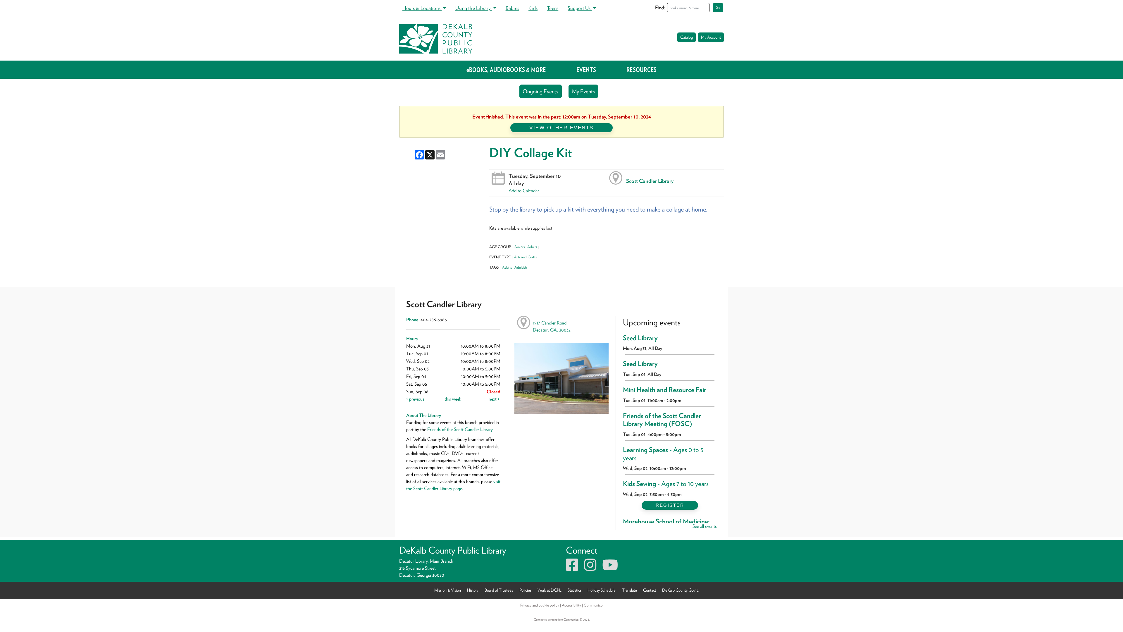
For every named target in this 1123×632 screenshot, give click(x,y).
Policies (525, 590)
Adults (532, 247)
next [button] (493, 399)
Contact (649, 590)
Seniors (519, 247)
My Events (583, 91)
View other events (561, 127)
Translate (629, 590)
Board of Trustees (499, 590)
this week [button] (453, 399)
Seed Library (640, 338)
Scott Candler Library (650, 181)
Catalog (686, 37)
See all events (705, 526)
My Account (711, 37)
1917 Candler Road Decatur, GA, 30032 (552, 326)
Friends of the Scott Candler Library (459, 429)
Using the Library (473, 8)
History (472, 590)
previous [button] (416, 399)
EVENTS (586, 69)
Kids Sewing (666, 484)
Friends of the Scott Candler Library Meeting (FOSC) (662, 420)
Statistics (574, 590)
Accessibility (571, 605)
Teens (552, 8)
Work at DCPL (550, 590)
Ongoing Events (540, 91)
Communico (593, 605)
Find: (660, 7)
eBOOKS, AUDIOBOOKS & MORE (506, 69)
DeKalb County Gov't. (680, 590)
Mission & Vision (447, 590)
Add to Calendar (524, 190)
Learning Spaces (663, 454)
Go (718, 7)
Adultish (520, 267)
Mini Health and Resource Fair (664, 390)
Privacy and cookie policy (539, 605)
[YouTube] (610, 568)
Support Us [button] (580, 8)
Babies (512, 8)
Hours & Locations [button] (422, 8)
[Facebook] (572, 568)
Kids (533, 8)
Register (670, 505)
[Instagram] (590, 568)
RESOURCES (641, 69)
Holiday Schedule (602, 590)
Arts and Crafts (525, 257)
